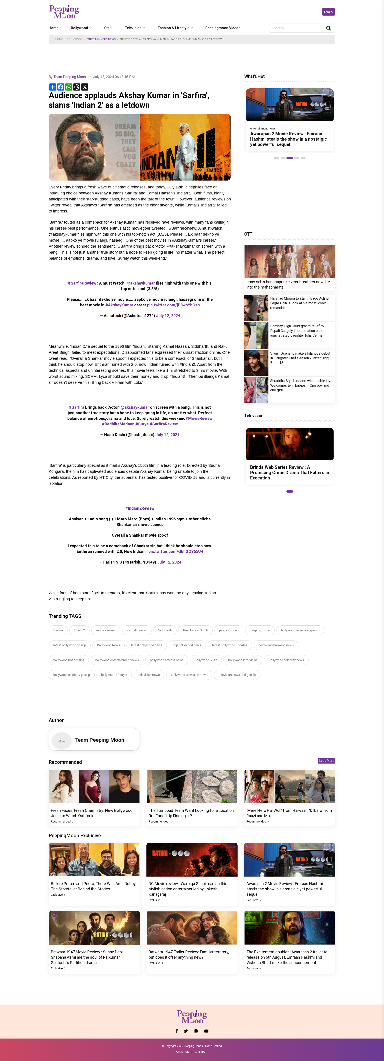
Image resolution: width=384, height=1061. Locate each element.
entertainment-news (263, 128)
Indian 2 (79, 630)
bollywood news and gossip (300, 630)
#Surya (142, 424)
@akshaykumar (140, 283)
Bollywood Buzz (206, 660)
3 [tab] (290, 158)
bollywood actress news (167, 660)
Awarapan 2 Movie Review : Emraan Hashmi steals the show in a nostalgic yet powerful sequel (288, 139)
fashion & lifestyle (173, 28)
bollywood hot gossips (68, 660)
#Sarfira (76, 407)
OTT (248, 234)
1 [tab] (276, 158)
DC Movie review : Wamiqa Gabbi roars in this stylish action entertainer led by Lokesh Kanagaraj (188, 889)
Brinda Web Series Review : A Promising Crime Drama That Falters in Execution (289, 473)
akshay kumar (106, 630)
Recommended (61, 821)
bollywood (79, 28)
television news (149, 675)
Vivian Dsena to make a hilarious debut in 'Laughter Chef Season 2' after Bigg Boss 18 (300, 358)
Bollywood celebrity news (286, 660)
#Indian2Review (139, 508)
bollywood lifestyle (114, 675)
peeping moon (260, 630)
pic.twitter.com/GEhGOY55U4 (175, 551)
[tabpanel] (290, 119)
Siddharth (165, 630)
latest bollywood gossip (69, 645)
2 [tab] (283, 158)
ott (106, 28)
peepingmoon (229, 630)
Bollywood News (108, 645)
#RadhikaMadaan (118, 424)
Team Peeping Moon (70, 77)
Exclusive (57, 894)
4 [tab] (296, 158)
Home (53, 28)
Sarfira (58, 630)
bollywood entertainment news (117, 660)
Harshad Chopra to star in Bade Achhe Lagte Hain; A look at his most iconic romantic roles (299, 303)
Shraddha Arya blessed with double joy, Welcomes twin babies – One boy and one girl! (300, 385)
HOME (59, 39)
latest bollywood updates (229, 645)
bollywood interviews (243, 660)
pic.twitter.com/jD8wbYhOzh (173, 305)
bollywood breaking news (276, 645)
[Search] (328, 28)
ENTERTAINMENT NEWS (101, 39)
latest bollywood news (146, 645)
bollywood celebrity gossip (71, 675)
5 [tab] (303, 158)
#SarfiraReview (82, 283)
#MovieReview (199, 418)
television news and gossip (237, 675)
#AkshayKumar (119, 305)
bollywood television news (189, 675)
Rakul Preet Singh (195, 630)
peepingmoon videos (222, 28)
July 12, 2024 (168, 315)
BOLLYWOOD (75, 39)
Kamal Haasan (137, 630)
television (133, 28)
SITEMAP (200, 1051)
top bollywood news (187, 645)
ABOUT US (182, 1051)
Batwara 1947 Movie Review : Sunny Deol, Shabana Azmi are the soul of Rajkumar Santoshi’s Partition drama (87, 957)
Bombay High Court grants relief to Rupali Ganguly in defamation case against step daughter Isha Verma (297, 330)
